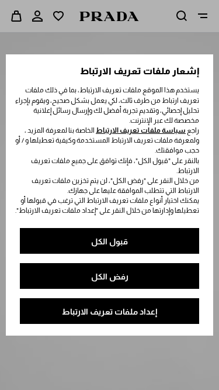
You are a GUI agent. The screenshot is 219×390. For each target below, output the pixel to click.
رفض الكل (109, 276)
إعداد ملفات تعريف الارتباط (109, 311)
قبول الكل (109, 241)
